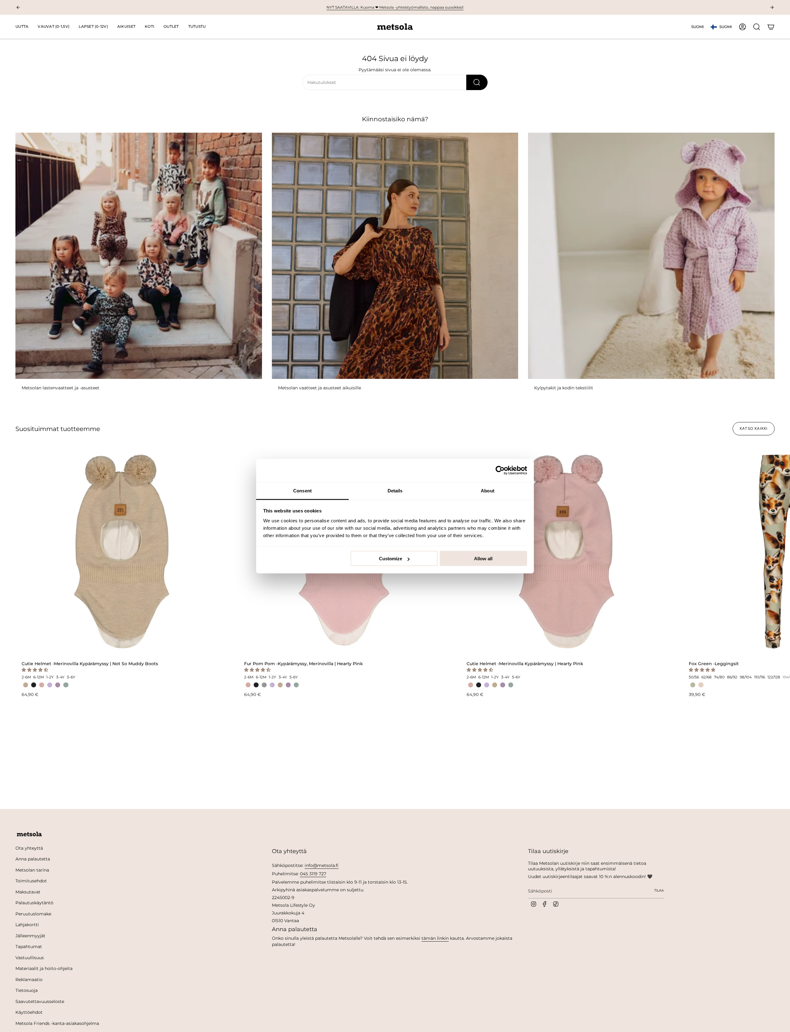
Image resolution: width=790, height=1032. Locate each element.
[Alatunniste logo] (29, 834)
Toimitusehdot (31, 881)
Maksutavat (27, 892)
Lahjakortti (27, 924)
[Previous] (18, 7)
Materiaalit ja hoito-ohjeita (44, 968)
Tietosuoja (26, 990)
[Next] (772, 7)
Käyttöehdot (29, 1012)
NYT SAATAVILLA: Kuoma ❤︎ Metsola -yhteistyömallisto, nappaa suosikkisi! (395, 7)
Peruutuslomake (33, 914)
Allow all (483, 558)
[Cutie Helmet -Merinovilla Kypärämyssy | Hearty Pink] (566, 551)
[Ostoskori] (771, 27)
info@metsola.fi (322, 865)
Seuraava (781, 551)
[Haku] (477, 82)
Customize (390, 558)
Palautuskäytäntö (34, 903)
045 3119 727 (313, 874)
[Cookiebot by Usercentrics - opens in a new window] (500, 470)
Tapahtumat (28, 946)
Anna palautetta (32, 859)
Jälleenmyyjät (30, 936)
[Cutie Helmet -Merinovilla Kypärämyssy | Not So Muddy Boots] (121, 551)
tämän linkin (435, 938)
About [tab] (487, 490)
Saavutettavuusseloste (39, 1001)
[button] (53, 26)
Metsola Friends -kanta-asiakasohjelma (57, 1023)
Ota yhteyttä (29, 848)
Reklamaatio (29, 979)
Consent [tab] (302, 490)
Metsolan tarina (32, 870)
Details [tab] (395, 490)
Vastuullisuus (29, 957)
